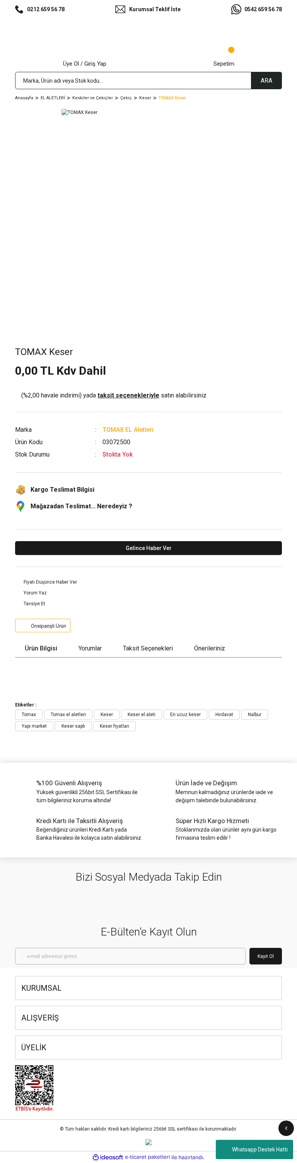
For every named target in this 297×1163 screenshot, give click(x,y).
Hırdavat (224, 714)
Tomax (29, 714)
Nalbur (254, 714)
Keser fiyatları (114, 726)
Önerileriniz (209, 648)
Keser (107, 714)
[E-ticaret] (147, 1157)
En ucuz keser (185, 714)
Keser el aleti (141, 714)
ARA (266, 80)
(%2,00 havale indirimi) (114, 395)
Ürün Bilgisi (41, 648)
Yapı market (34, 726)
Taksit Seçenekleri (148, 648)
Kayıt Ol (266, 956)
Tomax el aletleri (68, 714)
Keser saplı (73, 726)
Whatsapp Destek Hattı (260, 1149)
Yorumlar (90, 648)
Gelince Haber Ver (149, 548)
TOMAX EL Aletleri (128, 429)
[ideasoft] (107, 1157)
